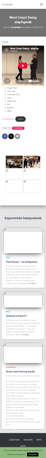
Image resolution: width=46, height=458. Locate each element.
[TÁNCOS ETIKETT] (23, 300)
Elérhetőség (14, 440)
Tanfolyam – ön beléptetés (21, 261)
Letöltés (20, 119)
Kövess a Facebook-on (5, 440)
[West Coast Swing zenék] (23, 353)
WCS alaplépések (8, 119)
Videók (23, 446)
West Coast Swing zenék (20, 371)
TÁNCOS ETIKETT (16, 316)
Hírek (8, 258)
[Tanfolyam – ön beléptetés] (23, 241)
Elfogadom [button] (33, 454)
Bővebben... (32, 283)
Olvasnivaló (18, 128)
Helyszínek (28, 440)
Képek (39, 440)
